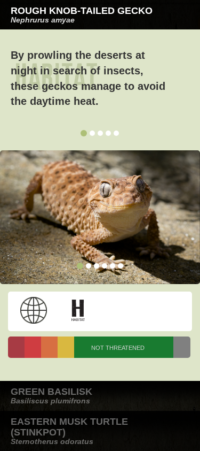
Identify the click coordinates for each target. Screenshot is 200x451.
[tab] (100, 14)
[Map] (33, 310)
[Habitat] (78, 310)
